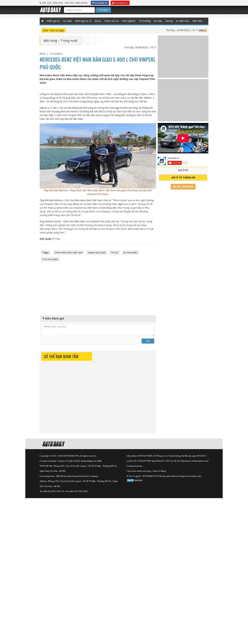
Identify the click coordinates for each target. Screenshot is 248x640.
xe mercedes (130, 252)
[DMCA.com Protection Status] (135, 480)
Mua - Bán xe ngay (53, 30)
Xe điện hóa (182, 20)
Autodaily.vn (100, 2)
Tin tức (114, 252)
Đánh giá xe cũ (83, 20)
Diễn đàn (197, 20)
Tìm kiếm (103, 9)
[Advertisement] (98, 288)
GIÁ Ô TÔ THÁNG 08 (183, 177)
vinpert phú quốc (97, 252)
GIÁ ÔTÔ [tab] (183, 170)
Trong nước (69, 40)
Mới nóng (50, 40)
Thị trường (144, 20)
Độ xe (98, 20)
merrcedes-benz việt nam (69, 252)
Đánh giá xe (53, 20)
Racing (169, 20)
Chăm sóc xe (111, 20)
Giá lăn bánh (184, 186)
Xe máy (158, 20)
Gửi (148, 341)
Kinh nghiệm (128, 20)
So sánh (67, 20)
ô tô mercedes (50, 259)
